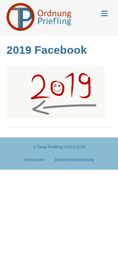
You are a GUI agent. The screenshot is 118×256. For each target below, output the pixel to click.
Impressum (34, 160)
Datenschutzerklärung (74, 160)
